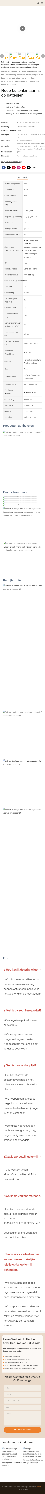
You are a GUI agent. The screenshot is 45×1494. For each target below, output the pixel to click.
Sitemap (40, 1487)
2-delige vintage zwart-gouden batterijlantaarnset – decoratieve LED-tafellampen (12, 1463)
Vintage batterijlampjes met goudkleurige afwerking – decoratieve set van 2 (33, 1461)
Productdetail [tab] (22, 177)
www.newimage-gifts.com (26, 1487)
